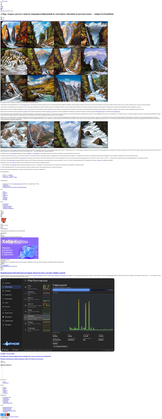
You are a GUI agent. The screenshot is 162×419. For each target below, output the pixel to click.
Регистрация (5, 382)
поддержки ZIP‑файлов (38, 275)
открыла (25, 104)
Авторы (4, 391)
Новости (5, 388)
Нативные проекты (7, 409)
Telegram (2, 235)
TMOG (70, 275)
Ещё (4, 362)
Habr (7, 417)
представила (23, 158)
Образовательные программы (9, 410)
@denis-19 (5, 228)
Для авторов (5, 398)
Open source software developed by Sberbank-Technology (14, 187)
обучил (14, 162)
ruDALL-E (49, 111)
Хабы (4, 389)
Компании (5, 390)
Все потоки (5, 1)
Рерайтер (29, 153)
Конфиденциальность (7, 403)
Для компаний (6, 399)
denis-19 (2, 10)
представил (13, 153)
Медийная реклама (7, 408)
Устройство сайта (7, 397)
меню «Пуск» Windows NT (54, 275)
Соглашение (5, 401)
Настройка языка (4, 416)
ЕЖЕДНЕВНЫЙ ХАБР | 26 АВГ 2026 (9, 266)
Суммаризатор (36, 153)
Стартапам (5, 411)
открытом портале (18, 183)
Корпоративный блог (7, 407)
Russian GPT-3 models (7, 177)
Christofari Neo (117, 111)
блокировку (14, 164)
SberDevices (5, 185)
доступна (99, 160)
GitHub (10, 175)
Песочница (5, 393)
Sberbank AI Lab (6, 186)
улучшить (25, 111)
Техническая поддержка (13, 416)
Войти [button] (2, 7)
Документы (5, 400)
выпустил (112, 275)
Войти (4, 381)
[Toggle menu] (1, 1)
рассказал (15, 150)
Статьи (4, 387)
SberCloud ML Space (100, 111)
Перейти (2, 263)
